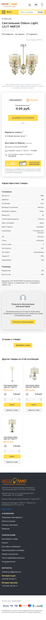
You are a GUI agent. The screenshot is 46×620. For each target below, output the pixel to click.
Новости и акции (8, 521)
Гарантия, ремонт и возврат (13, 550)
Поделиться (33, 34)
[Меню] (4, 12)
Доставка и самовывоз (11, 546)
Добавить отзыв (23, 345)
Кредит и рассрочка (10, 554)
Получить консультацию (23, 322)
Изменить (28, 143)
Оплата (5, 543)
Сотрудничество (8, 562)
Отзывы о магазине (10, 525)
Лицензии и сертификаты (12, 517)
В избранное (9, 34)
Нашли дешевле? (16, 100)
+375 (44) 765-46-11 (10, 586)
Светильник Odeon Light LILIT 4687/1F (11, 386)
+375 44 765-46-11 (9, 579)
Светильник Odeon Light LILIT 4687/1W (32, 386)
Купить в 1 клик (12, 410)
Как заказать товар (10, 539)
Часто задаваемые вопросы (13, 558)
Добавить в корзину (23, 118)
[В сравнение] (5, 394)
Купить (12, 405)
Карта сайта (7, 509)
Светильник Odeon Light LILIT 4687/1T (11, 438)
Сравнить (21, 34)
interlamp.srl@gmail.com (11, 572)
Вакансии (6, 529)
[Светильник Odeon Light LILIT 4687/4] (23, 59)
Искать (40, 12)
